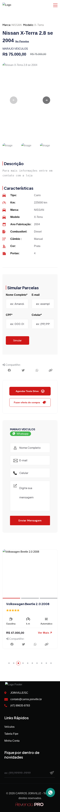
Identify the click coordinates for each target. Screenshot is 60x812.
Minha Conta (12, 740)
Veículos (9, 726)
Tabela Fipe (11, 733)
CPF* (9, 314)
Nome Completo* (16, 294)
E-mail (36, 294)
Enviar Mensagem (30, 520)
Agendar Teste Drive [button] (27, 391)
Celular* (37, 314)
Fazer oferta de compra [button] (27, 402)
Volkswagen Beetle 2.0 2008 (27, 604)
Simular (17, 340)
